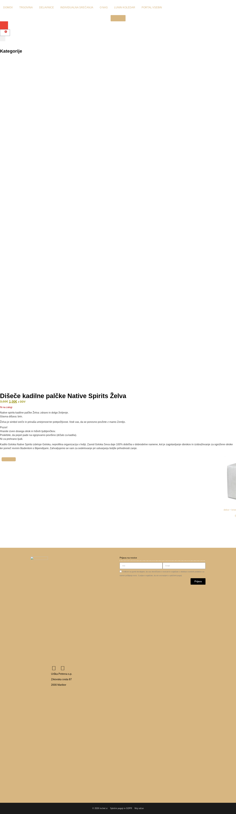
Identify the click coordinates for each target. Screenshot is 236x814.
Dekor (226, 509)
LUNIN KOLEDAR (124, 7)
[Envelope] (4, 25)
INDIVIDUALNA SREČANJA (76, 7)
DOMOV (8, 7)
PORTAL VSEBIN (152, 7)
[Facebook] (54, 668)
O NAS (104, 7)
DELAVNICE (46, 7)
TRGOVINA (26, 7)
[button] (118, 18)
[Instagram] (63, 668)
